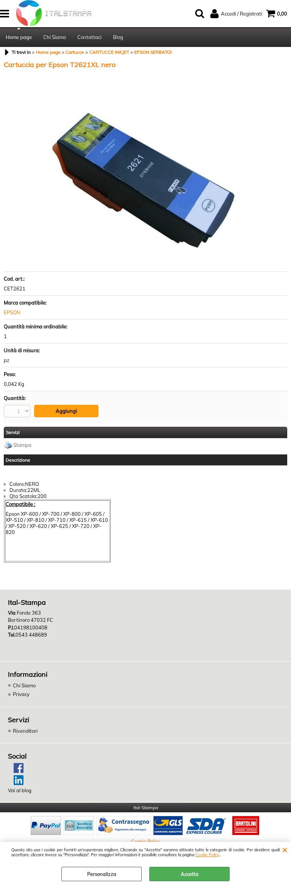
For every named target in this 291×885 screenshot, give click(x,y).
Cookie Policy (207, 854)
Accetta (190, 874)
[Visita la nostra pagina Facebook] (15, 771)
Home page (19, 37)
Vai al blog (19, 790)
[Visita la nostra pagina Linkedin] (15, 783)
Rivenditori (25, 731)
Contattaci (89, 37)
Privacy (21, 694)
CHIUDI (284, 849)
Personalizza (101, 874)
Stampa (22, 445)
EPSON (12, 312)
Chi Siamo (54, 37)
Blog (118, 37)
